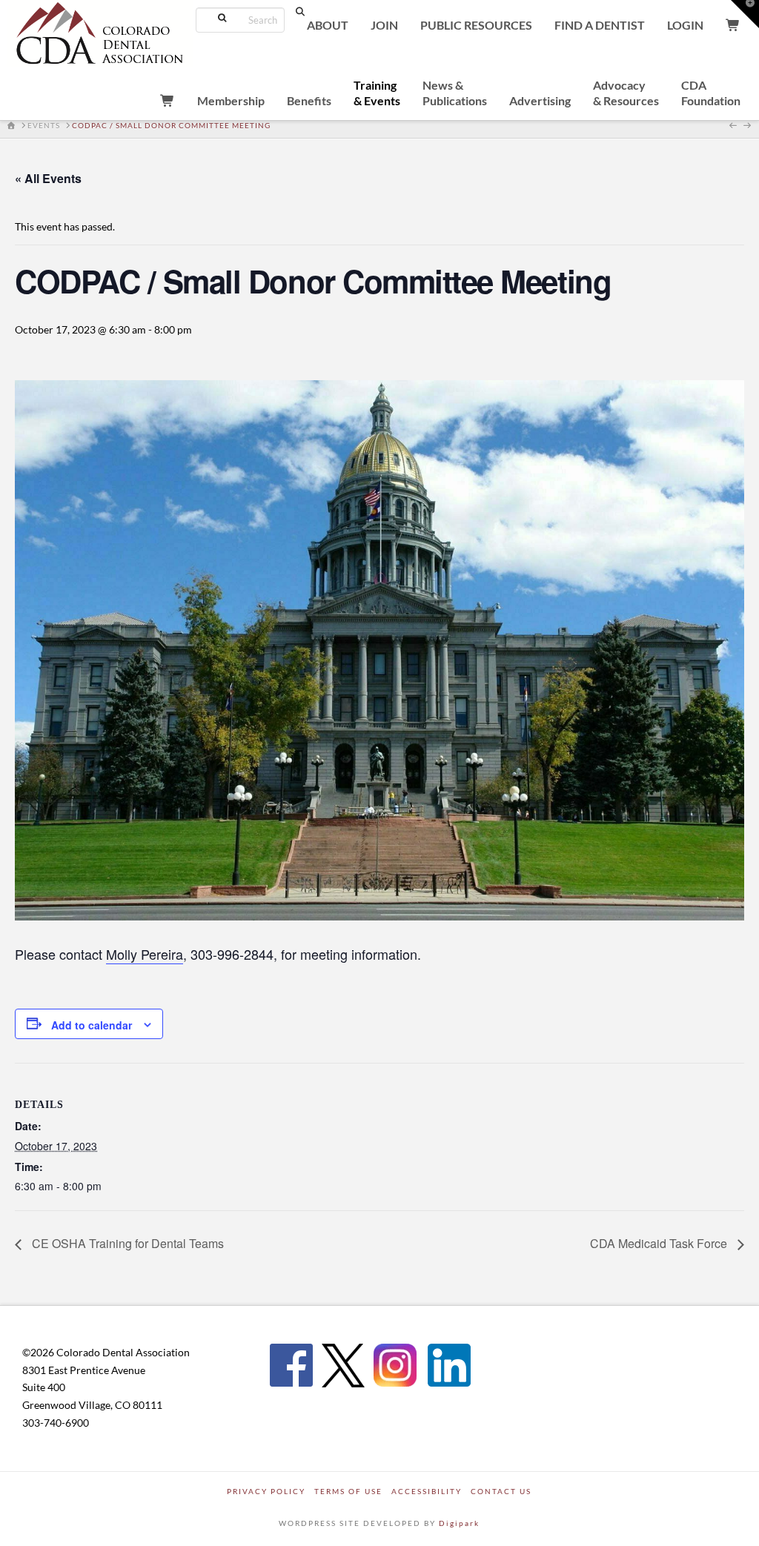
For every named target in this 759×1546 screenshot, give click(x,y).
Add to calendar (91, 1025)
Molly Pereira (144, 953)
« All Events (48, 178)
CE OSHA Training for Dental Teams (126, 1243)
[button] (745, 14)
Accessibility (426, 1491)
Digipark (459, 1523)
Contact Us (501, 1491)
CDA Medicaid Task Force (660, 1243)
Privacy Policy (266, 1491)
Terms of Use (348, 1491)
